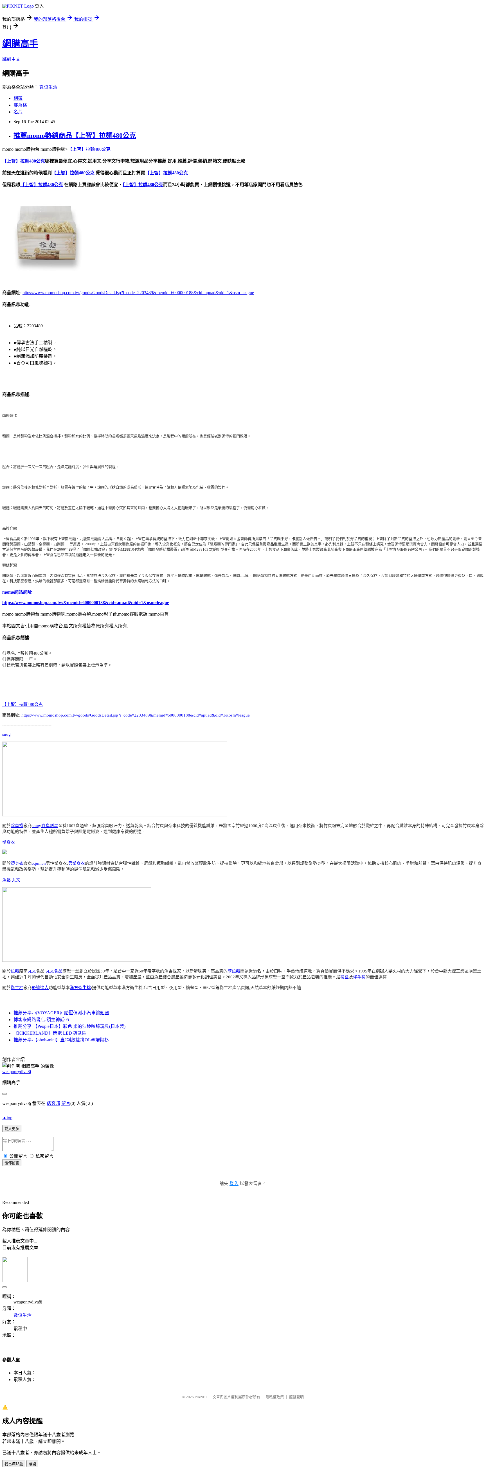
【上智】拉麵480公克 (89, 149)
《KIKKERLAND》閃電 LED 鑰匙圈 (50, 1033)
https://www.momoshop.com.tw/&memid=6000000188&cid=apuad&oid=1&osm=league (85, 602)
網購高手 (20, 44)
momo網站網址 (17, 592)
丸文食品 (54, 971)
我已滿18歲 (13, 1464)
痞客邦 (53, 1103)
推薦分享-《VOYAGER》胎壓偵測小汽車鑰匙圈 (61, 1012)
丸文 (16, 880)
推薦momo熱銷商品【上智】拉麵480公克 (75, 135)
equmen (39, 863)
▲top (7, 1117)
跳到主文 (11, 59)
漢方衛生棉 (80, 987)
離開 (32, 1464)
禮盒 (344, 977)
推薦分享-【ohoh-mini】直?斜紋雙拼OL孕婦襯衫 (61, 1039)
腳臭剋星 (49, 825)
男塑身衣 (76, 863)
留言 (65, 1103)
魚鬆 (6, 880)
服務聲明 (296, 1397)
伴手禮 (359, 977)
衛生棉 (17, 987)
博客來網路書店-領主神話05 (41, 1019)
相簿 (18, 98)
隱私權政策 (275, 1397)
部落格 (20, 105)
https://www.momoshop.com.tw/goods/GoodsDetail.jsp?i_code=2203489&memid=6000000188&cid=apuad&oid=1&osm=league (138, 292)
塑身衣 (8, 842)
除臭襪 (17, 825)
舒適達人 (40, 987)
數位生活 (48, 87)
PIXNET (201, 1397)
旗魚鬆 (234, 971)
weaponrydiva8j (16, 1071)
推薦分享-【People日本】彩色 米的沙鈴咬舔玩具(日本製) (69, 1026)
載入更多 (11, 1129)
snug (6, 734)
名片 (18, 111)
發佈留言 (11, 1163)
